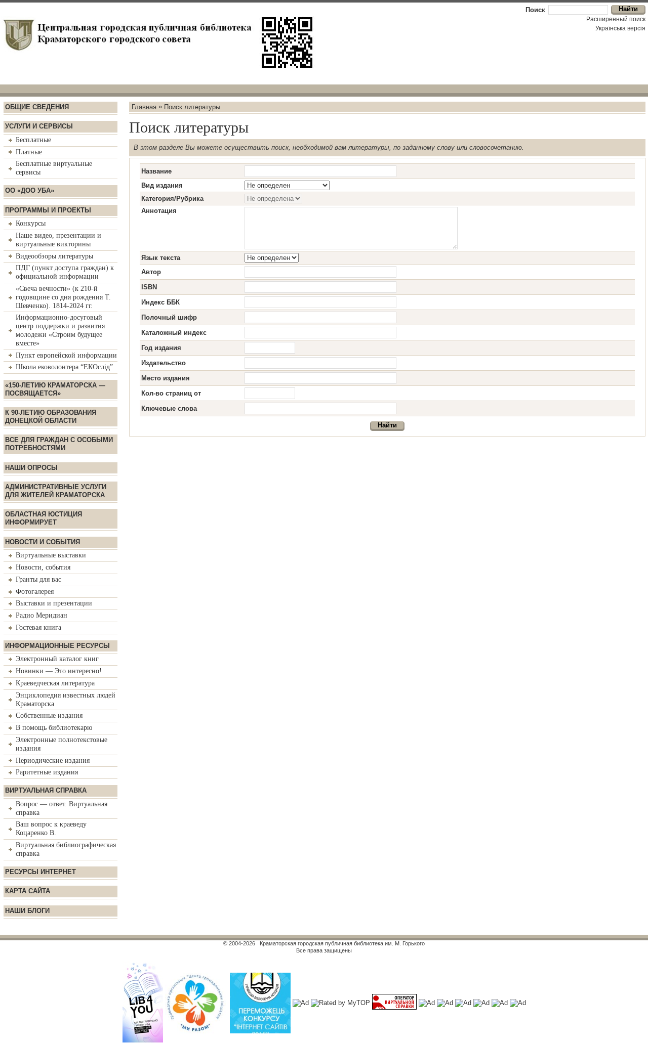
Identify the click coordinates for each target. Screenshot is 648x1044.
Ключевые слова (169, 408)
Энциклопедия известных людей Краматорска (65, 699)
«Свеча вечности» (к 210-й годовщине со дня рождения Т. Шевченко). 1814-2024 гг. (63, 297)
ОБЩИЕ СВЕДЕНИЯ (37, 107)
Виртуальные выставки (51, 555)
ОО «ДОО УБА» (29, 190)
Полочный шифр (169, 317)
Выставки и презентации (54, 603)
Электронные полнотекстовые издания (61, 744)
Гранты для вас (38, 579)
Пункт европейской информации (66, 355)
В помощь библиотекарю (54, 727)
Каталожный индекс (174, 332)
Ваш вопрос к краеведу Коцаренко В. (51, 828)
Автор (151, 272)
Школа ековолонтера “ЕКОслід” (64, 367)
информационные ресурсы (57, 645)
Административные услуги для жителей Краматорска (55, 491)
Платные (29, 152)
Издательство (163, 363)
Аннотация (159, 210)
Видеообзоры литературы (54, 256)
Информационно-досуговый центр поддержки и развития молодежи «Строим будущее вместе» (60, 330)
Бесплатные (33, 140)
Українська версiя (620, 28)
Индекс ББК (160, 302)
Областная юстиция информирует (43, 518)
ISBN (149, 287)
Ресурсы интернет (40, 872)
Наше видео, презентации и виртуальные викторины (58, 240)
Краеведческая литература (55, 683)
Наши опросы (31, 467)
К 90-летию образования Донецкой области (50, 416)
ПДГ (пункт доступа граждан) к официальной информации (65, 272)
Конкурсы (31, 223)
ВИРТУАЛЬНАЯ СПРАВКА (46, 790)
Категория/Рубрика (172, 198)
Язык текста (160, 258)
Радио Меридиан (41, 615)
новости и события (42, 542)
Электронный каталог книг (57, 659)
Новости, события (43, 567)
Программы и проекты (48, 210)
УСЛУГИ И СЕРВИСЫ (39, 126)
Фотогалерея (35, 591)
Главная (144, 106)
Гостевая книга (38, 627)
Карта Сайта (27, 891)
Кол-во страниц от (171, 393)
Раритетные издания (47, 772)
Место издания (165, 378)
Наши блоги (27, 911)
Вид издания (162, 185)
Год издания (161, 348)
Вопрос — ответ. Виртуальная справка (61, 808)
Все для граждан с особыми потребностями (59, 444)
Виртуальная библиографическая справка (66, 849)
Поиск (535, 10)
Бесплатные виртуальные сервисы (54, 168)
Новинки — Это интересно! (59, 671)
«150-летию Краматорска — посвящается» (55, 389)
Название (156, 171)
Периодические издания (53, 760)
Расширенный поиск (615, 19)
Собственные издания (49, 715)
